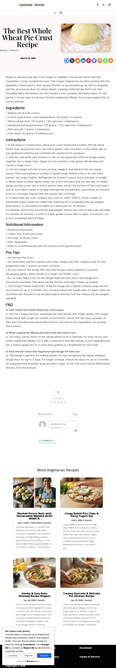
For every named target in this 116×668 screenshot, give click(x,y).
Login (74, 414)
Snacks (14, 50)
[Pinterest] (88, 60)
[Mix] (99, 60)
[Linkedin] (83, 60)
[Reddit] (77, 60)
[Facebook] (66, 60)
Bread (4, 50)
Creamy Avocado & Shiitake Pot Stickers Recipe (81, 595)
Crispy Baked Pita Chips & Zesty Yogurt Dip (82, 515)
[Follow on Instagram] (109, 5)
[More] (110, 60)
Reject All (29, 655)
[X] (72, 60)
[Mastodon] (94, 60)
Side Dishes (37, 522)
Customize (12, 655)
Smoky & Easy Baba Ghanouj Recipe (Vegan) (34, 595)
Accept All (44, 655)
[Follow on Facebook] (97, 5)
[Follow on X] (103, 5)
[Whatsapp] (105, 60)
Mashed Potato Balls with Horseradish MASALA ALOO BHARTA (34, 516)
